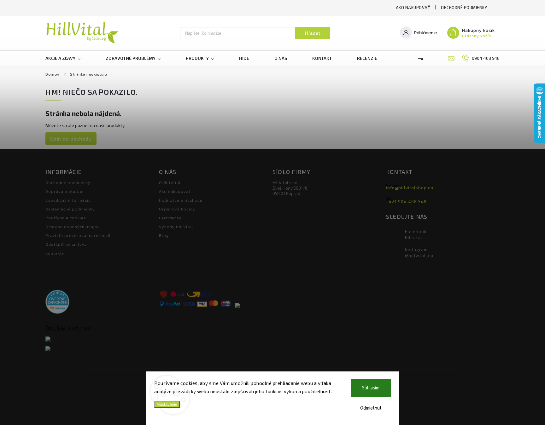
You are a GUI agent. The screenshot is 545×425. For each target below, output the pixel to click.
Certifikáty (170, 217)
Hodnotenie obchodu (180, 200)
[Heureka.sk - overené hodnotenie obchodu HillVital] (57, 302)
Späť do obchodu (71, 138)
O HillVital (170, 182)
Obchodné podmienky (464, 7)
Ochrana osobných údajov (72, 226)
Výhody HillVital (176, 226)
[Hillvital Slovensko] (99, 339)
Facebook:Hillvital (416, 234)
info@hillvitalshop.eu (409, 188)
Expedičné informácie (68, 200)
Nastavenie (167, 404)
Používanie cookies (65, 217)
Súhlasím (370, 388)
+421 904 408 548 (406, 201)
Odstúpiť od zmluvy (66, 244)
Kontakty (54, 253)
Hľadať (312, 33)
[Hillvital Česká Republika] (99, 349)
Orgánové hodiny (177, 208)
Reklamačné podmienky (70, 208)
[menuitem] (69, 58)
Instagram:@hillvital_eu (419, 252)
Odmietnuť (371, 408)
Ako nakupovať (413, 7)
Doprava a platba (63, 191)
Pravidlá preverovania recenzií (77, 235)
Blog (164, 235)
